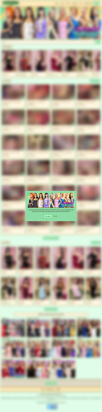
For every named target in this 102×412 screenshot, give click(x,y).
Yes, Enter (48, 216)
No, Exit (55, 216)
